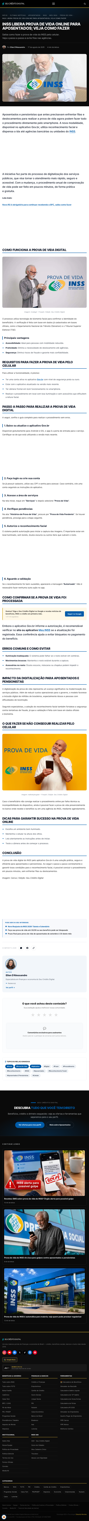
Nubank (34, 1407)
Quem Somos (6, 1505)
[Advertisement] (44, 153)
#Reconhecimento (13, 1071)
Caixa (6, 1497)
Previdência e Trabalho (10, 1420)
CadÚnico (5, 1395)
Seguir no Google (74, 614)
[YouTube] (9, 1352)
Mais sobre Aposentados (60, 1125)
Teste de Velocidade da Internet (28, 1508)
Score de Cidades (37, 1445)
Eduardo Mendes (81, 1514)
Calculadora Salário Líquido (70, 1390)
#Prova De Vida (21, 1066)
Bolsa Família (6, 1390)
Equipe (15, 1505)
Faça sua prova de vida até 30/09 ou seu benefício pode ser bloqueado (38, 930)
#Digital (46, 1066)
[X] (20, 1352)
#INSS (27, 1071)
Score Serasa (36, 1395)
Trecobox (34, 1454)
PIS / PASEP (6, 1412)
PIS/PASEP (36, 1492)
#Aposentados (39, 1071)
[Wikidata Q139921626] (31, 1514)
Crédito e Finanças (38, 1382)
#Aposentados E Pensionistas (17, 1075)
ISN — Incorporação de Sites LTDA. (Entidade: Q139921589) (31, 1517)
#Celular (36, 1075)
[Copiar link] (33, 948)
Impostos (5, 1429)
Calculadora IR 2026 (67, 1407)
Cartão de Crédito (37, 1390)
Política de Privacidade (10, 1449)
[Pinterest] (35, 1352)
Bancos (6, 1487)
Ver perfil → (10, 987)
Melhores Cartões (66, 1429)
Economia (57, 1492)
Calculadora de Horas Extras (70, 1399)
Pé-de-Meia (6, 1407)
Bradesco (34, 1420)
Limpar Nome (36, 1399)
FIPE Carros (64, 1420)
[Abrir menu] (53, 4)
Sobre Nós (6, 1441)
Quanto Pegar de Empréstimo (71, 1416)
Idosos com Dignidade (39, 1458)
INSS (45, 15)
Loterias (34, 1429)
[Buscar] (85, 4)
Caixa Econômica (37, 1412)
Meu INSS (53, 15)
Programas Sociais (8, 1416)
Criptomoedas (70, 1492)
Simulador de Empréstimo (69, 1412)
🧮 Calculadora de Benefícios (70, 1382)
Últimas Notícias (18, 15)
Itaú (32, 1424)
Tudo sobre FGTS (8, 1386)
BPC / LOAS (6, 1403)
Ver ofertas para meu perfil (30, 1125)
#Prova (9, 1066)
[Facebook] (15, 1352)
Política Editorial (8, 1454)
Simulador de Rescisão (68, 1386)
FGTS (22, 1487)
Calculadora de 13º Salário (69, 1395)
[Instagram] (4, 1352)
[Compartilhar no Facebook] (27, 948)
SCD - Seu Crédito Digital (40, 1441)
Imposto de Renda (8, 1424)
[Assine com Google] (44, 1041)
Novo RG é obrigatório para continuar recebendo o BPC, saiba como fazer (37, 205)
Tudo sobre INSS (8, 1382)
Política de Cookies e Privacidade (43, 1505)
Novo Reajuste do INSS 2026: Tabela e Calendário (28, 926)
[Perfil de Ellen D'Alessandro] (4, 47)
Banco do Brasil (36, 1416)
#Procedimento (68, 1066)
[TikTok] (25, 1352)
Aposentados (34, 15)
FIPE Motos (64, 1424)
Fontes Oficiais (7, 1462)
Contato (5, 1466)
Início (5, 15)
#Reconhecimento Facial (58, 1071)
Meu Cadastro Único (38, 1449)
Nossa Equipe (7, 1445)
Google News (11, 1360)
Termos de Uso (7, 1458)
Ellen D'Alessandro (17, 47)
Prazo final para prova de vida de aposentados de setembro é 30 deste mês (40, 934)
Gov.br (40, 379)
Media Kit (5, 1471)
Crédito (37, 1487)
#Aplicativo (36, 1066)
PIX (32, 1403)
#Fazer (56, 1066)
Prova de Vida (66, 15)
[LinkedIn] (30, 1352)
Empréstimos (36, 1386)
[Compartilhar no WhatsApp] (21, 948)
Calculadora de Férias (68, 1403)
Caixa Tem (6, 1399)
